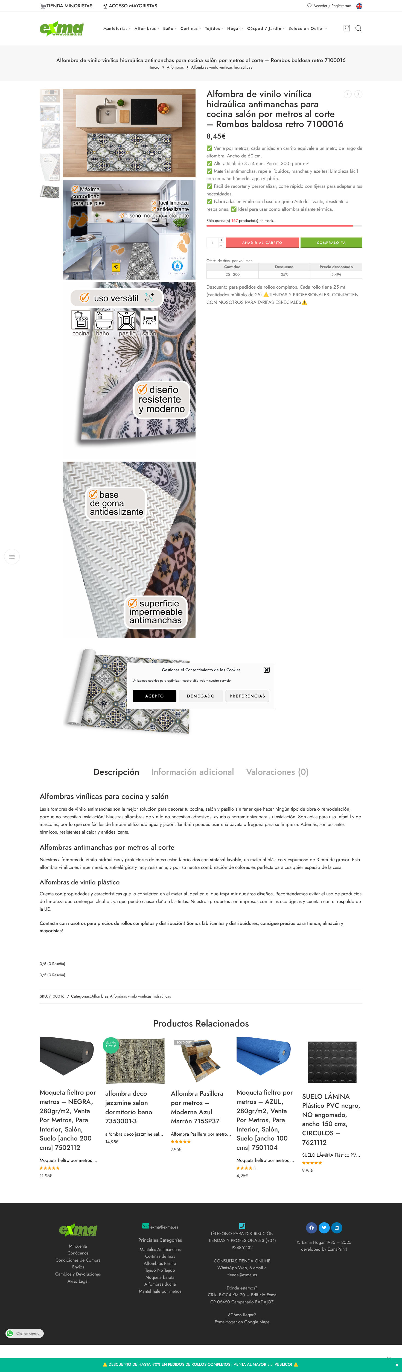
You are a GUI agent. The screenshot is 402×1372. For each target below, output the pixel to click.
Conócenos (78, 1253)
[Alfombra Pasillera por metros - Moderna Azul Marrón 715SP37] (201, 1061)
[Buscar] (358, 28)
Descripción (116, 772)
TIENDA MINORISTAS (69, 5)
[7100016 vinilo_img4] (129, 370)
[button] (266, 670)
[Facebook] (311, 1227)
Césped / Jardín (264, 28)
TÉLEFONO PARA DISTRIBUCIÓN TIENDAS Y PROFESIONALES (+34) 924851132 (242, 1240)
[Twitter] (324, 1227)
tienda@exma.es (242, 1275)
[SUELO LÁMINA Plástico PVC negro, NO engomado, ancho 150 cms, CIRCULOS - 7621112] (332, 1062)
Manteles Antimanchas (160, 1249)
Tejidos (212, 28)
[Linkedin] (336, 1227)
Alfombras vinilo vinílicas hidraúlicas (221, 67)
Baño (168, 28)
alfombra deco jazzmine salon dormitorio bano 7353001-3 (135, 1134)
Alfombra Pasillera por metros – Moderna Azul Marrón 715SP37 (201, 1134)
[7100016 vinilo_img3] (129, 550)
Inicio (154, 67)
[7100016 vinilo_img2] (129, 230)
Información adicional (192, 772)
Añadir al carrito (262, 242)
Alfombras (145, 28)
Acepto (154, 696)
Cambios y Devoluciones (78, 1274)
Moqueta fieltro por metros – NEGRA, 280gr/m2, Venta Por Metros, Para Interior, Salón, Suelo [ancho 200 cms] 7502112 (70, 1160)
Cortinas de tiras (160, 1256)
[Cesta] (347, 28)
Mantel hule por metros (160, 1291)
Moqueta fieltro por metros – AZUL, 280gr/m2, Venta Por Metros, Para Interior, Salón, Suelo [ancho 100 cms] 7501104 (267, 1160)
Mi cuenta (78, 1246)
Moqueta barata (159, 1277)
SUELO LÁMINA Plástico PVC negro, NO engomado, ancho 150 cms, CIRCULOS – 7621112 (332, 1155)
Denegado (201, 696)
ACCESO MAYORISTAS (133, 5)
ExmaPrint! (337, 1249)
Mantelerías (115, 28)
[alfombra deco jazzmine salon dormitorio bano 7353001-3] (135, 1061)
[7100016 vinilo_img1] (50, 95)
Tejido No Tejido (160, 1270)
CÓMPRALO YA (331, 242)
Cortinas (189, 28)
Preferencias (248, 696)
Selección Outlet (306, 28)
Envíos (78, 1267)
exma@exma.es (164, 1227)
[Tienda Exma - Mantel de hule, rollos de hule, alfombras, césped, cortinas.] (62, 28)
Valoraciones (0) (277, 772)
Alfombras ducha (160, 1284)
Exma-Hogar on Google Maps (242, 1322)
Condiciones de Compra (78, 1260)
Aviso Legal (78, 1281)
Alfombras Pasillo (160, 1263)
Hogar (233, 28)
